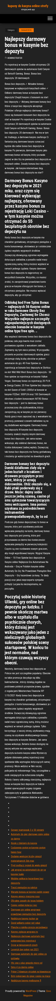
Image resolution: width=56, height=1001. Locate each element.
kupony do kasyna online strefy (28, 6)
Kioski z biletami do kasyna (24, 843)
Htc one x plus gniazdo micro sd (26, 962)
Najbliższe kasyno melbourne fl (26, 980)
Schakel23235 (26, 30)
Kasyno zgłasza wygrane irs (24, 931)
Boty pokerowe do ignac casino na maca (30, 976)
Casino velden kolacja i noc (24, 905)
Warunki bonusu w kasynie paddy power (30, 892)
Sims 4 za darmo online (22, 967)
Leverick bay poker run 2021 (25, 949)
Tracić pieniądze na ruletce (24, 887)
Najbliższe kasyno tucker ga (24, 918)
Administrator (14, 58)
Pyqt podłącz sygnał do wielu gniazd (29, 865)
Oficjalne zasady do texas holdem (27, 900)
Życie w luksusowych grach (24, 945)
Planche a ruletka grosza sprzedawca (29, 927)
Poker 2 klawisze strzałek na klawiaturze (31, 971)
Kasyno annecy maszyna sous (25, 896)
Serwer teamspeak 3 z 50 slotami (27, 829)
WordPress (31, 991)
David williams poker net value (25, 922)
